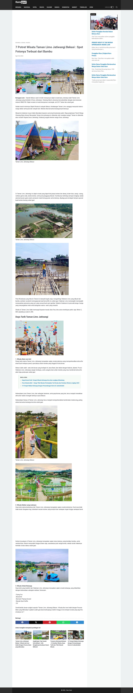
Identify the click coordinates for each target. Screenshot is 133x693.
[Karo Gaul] (22, 2)
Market (74, 7)
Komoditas (65, 7)
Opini (91, 7)
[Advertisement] (49, 26)
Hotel (35, 7)
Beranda (18, 7)
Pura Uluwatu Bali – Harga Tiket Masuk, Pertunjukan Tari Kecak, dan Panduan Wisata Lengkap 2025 (50, 383)
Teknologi (83, 7)
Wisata (42, 7)
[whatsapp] (63, 622)
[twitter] (36, 622)
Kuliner (49, 7)
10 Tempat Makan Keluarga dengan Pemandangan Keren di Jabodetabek (43, 386)
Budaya (57, 7)
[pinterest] (49, 622)
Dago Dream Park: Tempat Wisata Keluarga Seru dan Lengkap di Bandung (43, 380)
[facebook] (22, 622)
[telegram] (77, 622)
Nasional (27, 7)
